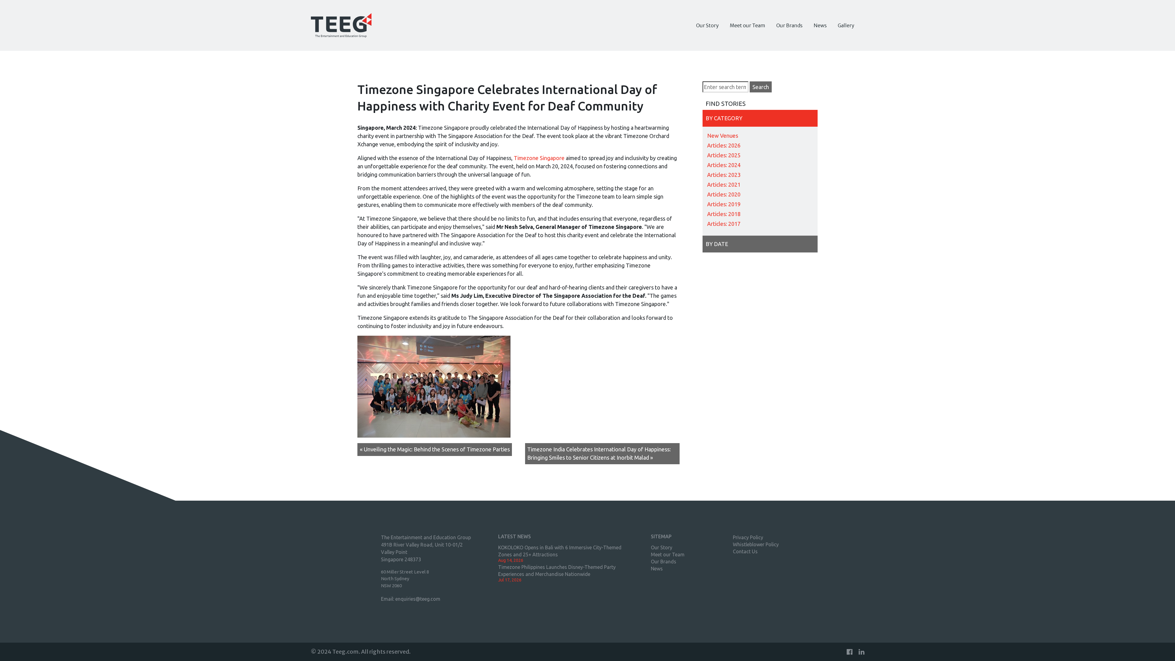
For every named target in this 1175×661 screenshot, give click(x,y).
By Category (724, 118)
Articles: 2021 (723, 184)
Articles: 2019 (723, 204)
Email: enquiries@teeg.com (410, 599)
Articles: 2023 (723, 175)
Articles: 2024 (723, 165)
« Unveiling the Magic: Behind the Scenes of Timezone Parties (435, 449)
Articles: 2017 (723, 224)
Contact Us (745, 551)
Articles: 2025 (723, 155)
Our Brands (789, 25)
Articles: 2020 (723, 194)
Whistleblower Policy (756, 544)
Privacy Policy (748, 537)
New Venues (722, 136)
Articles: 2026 (723, 145)
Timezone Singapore (539, 158)
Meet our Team (747, 25)
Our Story (707, 25)
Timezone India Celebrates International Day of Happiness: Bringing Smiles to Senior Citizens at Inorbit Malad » (599, 453)
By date (717, 244)
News (820, 25)
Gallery (846, 25)
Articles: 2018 (723, 214)
